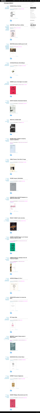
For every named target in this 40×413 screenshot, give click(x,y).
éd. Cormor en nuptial (7, 8)
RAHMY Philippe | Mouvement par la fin (19, 395)
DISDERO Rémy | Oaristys (15, 6)
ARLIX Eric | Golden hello (15, 120)
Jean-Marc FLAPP (7, 29)
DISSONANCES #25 (12, 398)
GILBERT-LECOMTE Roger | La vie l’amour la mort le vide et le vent (19, 237)
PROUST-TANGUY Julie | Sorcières (17, 218)
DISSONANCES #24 (12, 320)
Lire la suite (17, 18)
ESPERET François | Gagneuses (16, 376)
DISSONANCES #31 (11, 202)
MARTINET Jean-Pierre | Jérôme (17, 25)
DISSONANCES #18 (11, 28)
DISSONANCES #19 (11, 47)
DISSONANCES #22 (12, 281)
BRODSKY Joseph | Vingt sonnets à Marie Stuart (17, 337)
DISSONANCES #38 (12, 9)
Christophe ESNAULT (7, 26)
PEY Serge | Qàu (13, 317)
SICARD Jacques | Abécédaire (16, 178)
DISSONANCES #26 (12, 341)
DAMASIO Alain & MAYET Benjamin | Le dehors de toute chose (18, 198)
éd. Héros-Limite (7, 141)
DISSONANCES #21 (11, 262)
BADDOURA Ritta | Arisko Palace (17, 357)
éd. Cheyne (8, 397)
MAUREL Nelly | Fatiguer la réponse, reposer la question (18, 139)
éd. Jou (8, 122)
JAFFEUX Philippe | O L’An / (16, 278)
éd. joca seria (8, 260)
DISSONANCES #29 (12, 242)
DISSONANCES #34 (12, 123)
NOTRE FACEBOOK (32, 20)
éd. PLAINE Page (7, 359)
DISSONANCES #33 (11, 143)
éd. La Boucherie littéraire (6, 84)
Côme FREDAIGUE (7, 27)
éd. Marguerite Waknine (7, 65)
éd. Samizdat (8, 103)
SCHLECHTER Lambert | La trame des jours (18, 298)
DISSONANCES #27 (12, 360)
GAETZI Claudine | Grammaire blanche (18, 101)
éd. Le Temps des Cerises (7, 378)
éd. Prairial (8, 239)
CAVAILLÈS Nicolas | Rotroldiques (17, 63)
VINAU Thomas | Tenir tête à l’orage (18, 159)
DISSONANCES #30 (11, 221)
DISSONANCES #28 (12, 379)
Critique (8, 44)
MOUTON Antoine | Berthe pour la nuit (18, 44)
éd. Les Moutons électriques (7, 220)
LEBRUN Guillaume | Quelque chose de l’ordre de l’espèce (18, 258)
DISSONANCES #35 (11, 104)
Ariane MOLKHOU (7, 45)
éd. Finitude (8, 28)
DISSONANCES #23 (11, 301)
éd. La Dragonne (7, 48)
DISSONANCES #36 (11, 85)
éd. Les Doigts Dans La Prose (7, 339)
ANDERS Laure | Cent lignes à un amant (18, 82)
